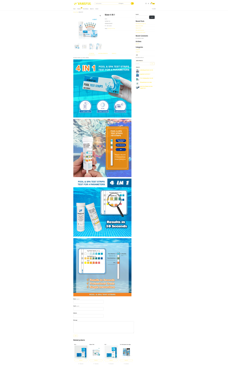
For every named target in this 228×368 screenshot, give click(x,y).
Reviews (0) (114, 53)
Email (76, 306)
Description (91, 53)
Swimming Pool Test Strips (111, 28)
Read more (80, 360)
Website (75, 313)
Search (137, 14)
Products (79, 8)
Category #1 (138, 49)
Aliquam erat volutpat (139, 25)
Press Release (85, 8)
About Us (92, 8)
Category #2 (138, 51)
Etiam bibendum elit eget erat (141, 23)
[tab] (92, 53)
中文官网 (154, 8)
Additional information (103, 53)
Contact (96, 8)
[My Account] (148, 3)
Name (76, 299)
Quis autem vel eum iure (140, 30)
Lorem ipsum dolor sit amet (140, 32)
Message (75, 320)
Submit (76, 335)
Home (74, 8)
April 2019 (137, 44)
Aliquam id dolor (138, 28)
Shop (77, 12)
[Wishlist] (146, 3)
